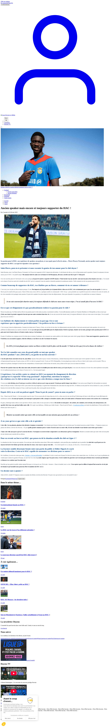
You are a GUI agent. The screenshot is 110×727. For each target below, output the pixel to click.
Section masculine (12, 191)
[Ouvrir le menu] (1, 127)
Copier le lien (21, 478)
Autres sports (7, 198)
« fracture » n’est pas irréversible (33, 455)
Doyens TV (7, 124)
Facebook (7, 478)
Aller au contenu (5, 1)
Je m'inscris (4, 628)
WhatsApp (14, 478)
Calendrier (7, 122)
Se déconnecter (5, 4)
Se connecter (4, 3)
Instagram (7, 638)
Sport (6, 204)
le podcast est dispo (78, 405)
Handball (6, 196)
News (6, 118)
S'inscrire (10, 3)
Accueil (6, 201)
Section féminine (12, 193)
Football (6, 190)
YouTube (57, 638)
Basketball (7, 195)
